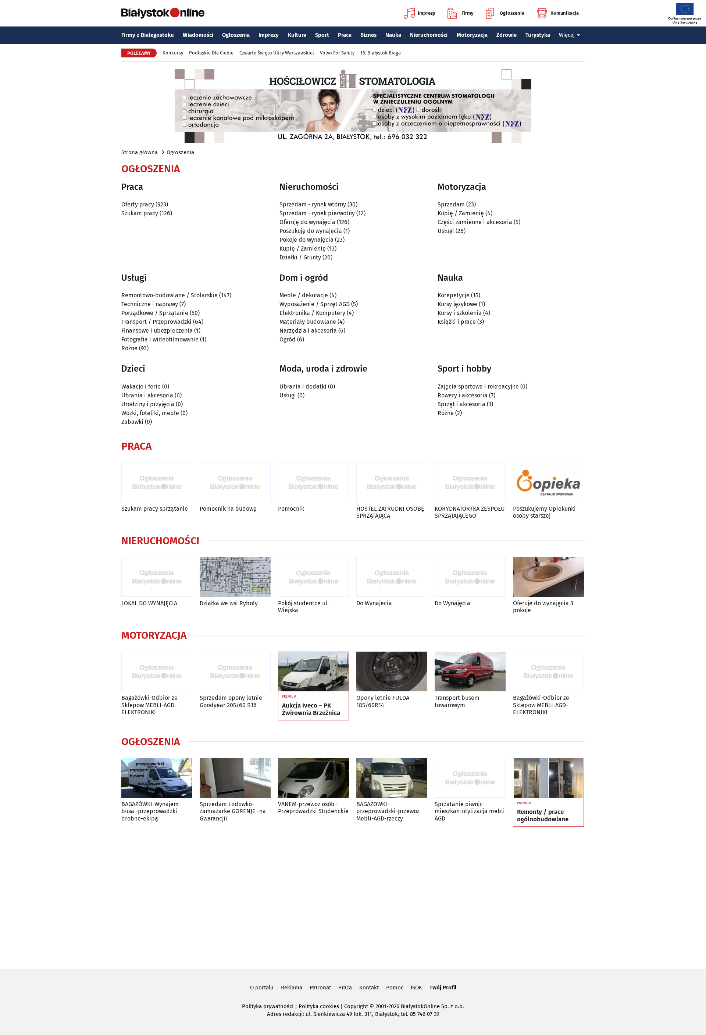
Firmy (467, 13)
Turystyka (537, 35)
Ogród (287, 339)
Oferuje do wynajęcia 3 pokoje (543, 607)
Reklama (291, 987)
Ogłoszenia (512, 13)
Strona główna (139, 152)
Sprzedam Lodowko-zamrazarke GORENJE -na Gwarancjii (233, 811)
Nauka (393, 35)
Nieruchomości (429, 35)
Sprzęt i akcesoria (461, 404)
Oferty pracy (137, 204)
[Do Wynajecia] (391, 577)
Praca (345, 35)
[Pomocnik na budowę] (235, 482)
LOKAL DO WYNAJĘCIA (149, 603)
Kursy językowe (457, 304)
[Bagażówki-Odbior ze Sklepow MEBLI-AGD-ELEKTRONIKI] (156, 672)
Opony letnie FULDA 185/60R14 (382, 701)
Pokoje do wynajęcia (306, 239)
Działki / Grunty (300, 257)
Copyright (356, 1006)
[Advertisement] (353, 896)
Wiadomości (198, 35)
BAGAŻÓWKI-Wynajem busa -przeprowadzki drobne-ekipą (150, 811)
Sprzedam (451, 204)
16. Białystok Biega (380, 52)
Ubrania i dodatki (303, 386)
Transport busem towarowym (457, 701)
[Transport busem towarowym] (470, 672)
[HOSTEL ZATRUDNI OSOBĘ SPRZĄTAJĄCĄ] (391, 482)
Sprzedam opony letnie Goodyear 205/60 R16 (231, 701)
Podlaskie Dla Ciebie (211, 52)
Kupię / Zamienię (302, 248)
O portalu (262, 987)
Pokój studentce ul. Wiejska (303, 607)
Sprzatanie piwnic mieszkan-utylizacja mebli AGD (470, 811)
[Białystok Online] (162, 13)
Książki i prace (457, 321)
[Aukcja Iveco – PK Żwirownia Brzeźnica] (313, 672)
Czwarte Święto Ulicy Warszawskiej (276, 52)
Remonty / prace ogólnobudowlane (542, 815)
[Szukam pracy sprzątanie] (156, 482)
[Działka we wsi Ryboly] (235, 577)
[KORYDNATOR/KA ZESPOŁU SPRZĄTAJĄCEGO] (470, 482)
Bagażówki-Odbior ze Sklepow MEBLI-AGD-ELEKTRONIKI (149, 704)
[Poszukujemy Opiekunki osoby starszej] (548, 482)
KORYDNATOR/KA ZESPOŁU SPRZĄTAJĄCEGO (470, 512)
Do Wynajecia (374, 603)
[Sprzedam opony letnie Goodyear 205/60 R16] (235, 672)
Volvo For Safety (337, 52)
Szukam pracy (139, 213)
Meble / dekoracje (303, 295)
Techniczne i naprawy (149, 304)
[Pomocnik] (313, 482)
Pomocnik (291, 508)
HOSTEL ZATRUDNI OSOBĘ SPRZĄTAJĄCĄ (390, 512)
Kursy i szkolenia (460, 312)
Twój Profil (442, 987)
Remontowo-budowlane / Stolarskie (169, 295)
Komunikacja (564, 13)
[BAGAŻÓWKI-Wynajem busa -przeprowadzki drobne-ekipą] (156, 778)
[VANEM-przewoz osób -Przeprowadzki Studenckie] (313, 778)
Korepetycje (454, 295)
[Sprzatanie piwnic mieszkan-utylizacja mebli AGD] (470, 778)
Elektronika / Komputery (312, 312)
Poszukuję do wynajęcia (310, 230)
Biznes (368, 35)
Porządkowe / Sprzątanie (154, 312)
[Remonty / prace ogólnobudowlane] (548, 778)
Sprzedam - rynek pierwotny (317, 213)
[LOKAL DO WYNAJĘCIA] (156, 577)
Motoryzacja (472, 35)
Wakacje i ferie (141, 386)
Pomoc (394, 987)
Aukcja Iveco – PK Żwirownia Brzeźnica (311, 709)
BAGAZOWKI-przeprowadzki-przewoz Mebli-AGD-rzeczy (388, 811)
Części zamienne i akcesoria (475, 222)
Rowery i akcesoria (463, 395)
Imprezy (426, 13)
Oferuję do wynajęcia (307, 222)
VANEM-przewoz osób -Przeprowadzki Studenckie (313, 808)
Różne (129, 348)
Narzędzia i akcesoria (308, 330)
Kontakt (369, 987)
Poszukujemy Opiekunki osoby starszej (544, 512)
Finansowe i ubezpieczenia (157, 330)
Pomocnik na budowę (228, 508)
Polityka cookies (319, 1006)
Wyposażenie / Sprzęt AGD (314, 304)
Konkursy (173, 52)
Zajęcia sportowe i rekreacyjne (478, 386)
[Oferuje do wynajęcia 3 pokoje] (548, 577)
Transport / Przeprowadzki (156, 321)
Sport (322, 35)
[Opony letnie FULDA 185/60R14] (391, 672)
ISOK (416, 987)
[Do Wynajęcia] (470, 577)
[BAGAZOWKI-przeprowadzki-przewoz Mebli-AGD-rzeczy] (391, 778)
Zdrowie (506, 35)
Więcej (567, 35)
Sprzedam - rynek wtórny (312, 204)
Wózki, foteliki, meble (150, 413)
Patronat (320, 987)
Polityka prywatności (267, 1006)
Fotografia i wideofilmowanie (160, 339)
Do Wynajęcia (452, 603)
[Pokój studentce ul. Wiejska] (313, 577)
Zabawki (132, 421)
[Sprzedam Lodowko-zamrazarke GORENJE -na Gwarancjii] (235, 778)
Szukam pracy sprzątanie (154, 508)
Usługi (446, 230)
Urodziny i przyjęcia (147, 404)
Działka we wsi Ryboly (229, 603)
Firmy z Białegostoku (147, 35)
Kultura (297, 35)
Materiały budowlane (307, 321)
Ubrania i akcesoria (147, 395)
